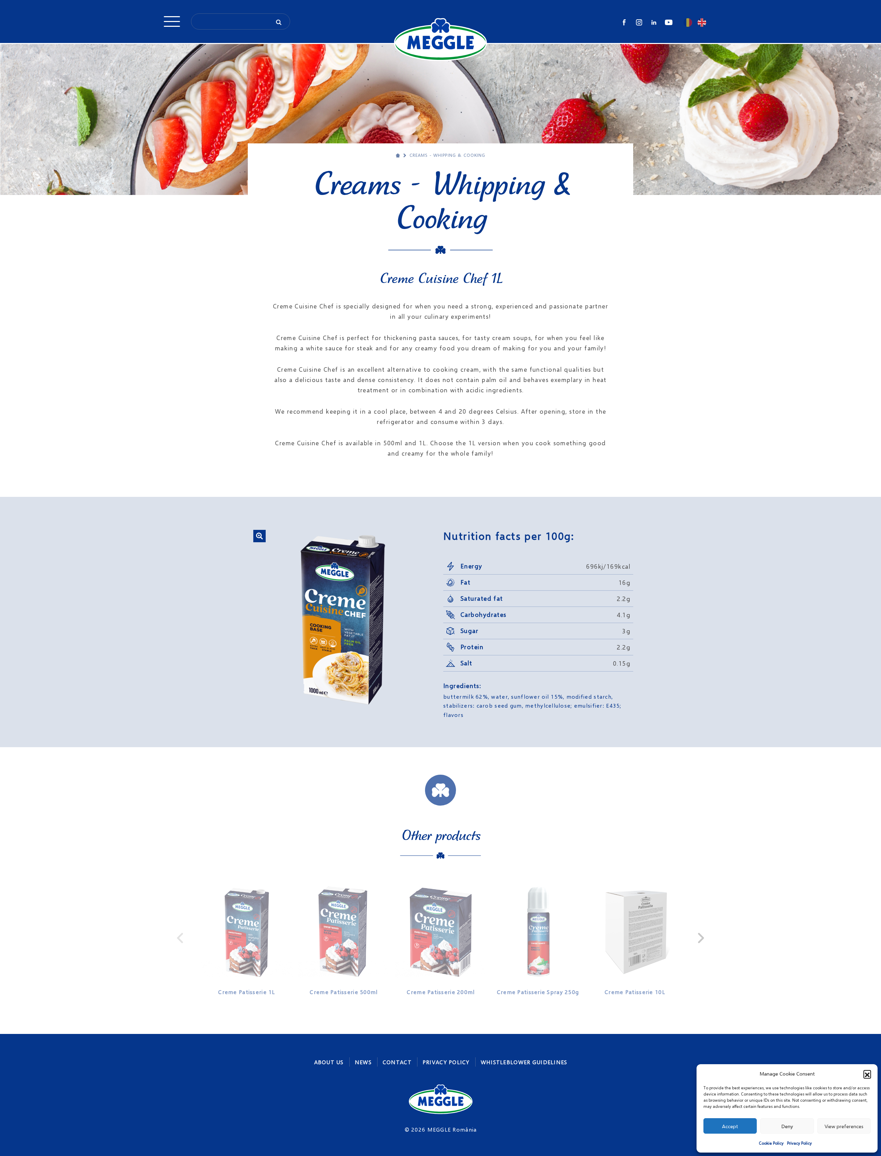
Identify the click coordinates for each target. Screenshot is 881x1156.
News (363, 1062)
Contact (397, 1062)
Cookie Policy (771, 1143)
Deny (787, 1126)
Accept (730, 1126)
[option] (246, 938)
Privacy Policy (799, 1143)
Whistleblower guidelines (524, 1062)
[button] (867, 1073)
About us (329, 1062)
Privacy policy (446, 1062)
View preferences (844, 1126)
